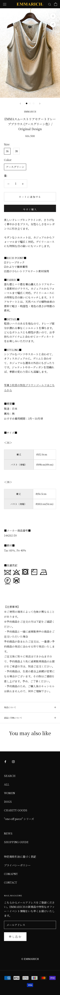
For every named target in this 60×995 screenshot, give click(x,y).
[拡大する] (53, 16)
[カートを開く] (55, 4)
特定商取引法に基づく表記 (20, 857)
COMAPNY (11, 874)
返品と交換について (13, 717)
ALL (6, 784)
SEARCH (10, 776)
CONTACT (10, 882)
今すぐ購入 (30, 209)
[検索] (49, 4)
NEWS (8, 833)
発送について (10, 707)
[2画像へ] (30, 103)
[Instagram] (13, 761)
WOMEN (9, 793)
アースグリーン (15, 167)
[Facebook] (5, 761)
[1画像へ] (26, 103)
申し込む (15, 937)
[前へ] (20, 103)
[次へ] (39, 103)
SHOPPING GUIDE (16, 842)
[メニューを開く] (4, 4)
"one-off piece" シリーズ (19, 819)
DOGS (8, 802)
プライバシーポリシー (17, 865)
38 (16, 151)
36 (7, 151)
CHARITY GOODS (15, 810)
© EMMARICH (30, 954)
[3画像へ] (33, 103)
